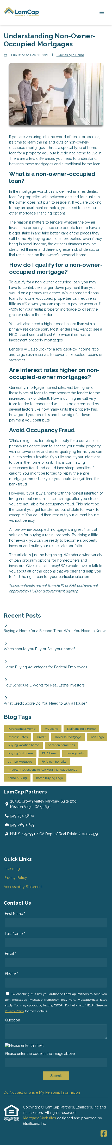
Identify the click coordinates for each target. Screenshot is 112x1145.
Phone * (11, 973)
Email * (10, 953)
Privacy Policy (15, 878)
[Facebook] (103, 1134)
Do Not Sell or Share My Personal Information (42, 1092)
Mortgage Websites (40, 1118)
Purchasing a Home (70, 55)
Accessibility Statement (23, 887)
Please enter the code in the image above (40, 1053)
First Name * (15, 914)
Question (12, 1020)
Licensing (12, 869)
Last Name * (15, 934)
